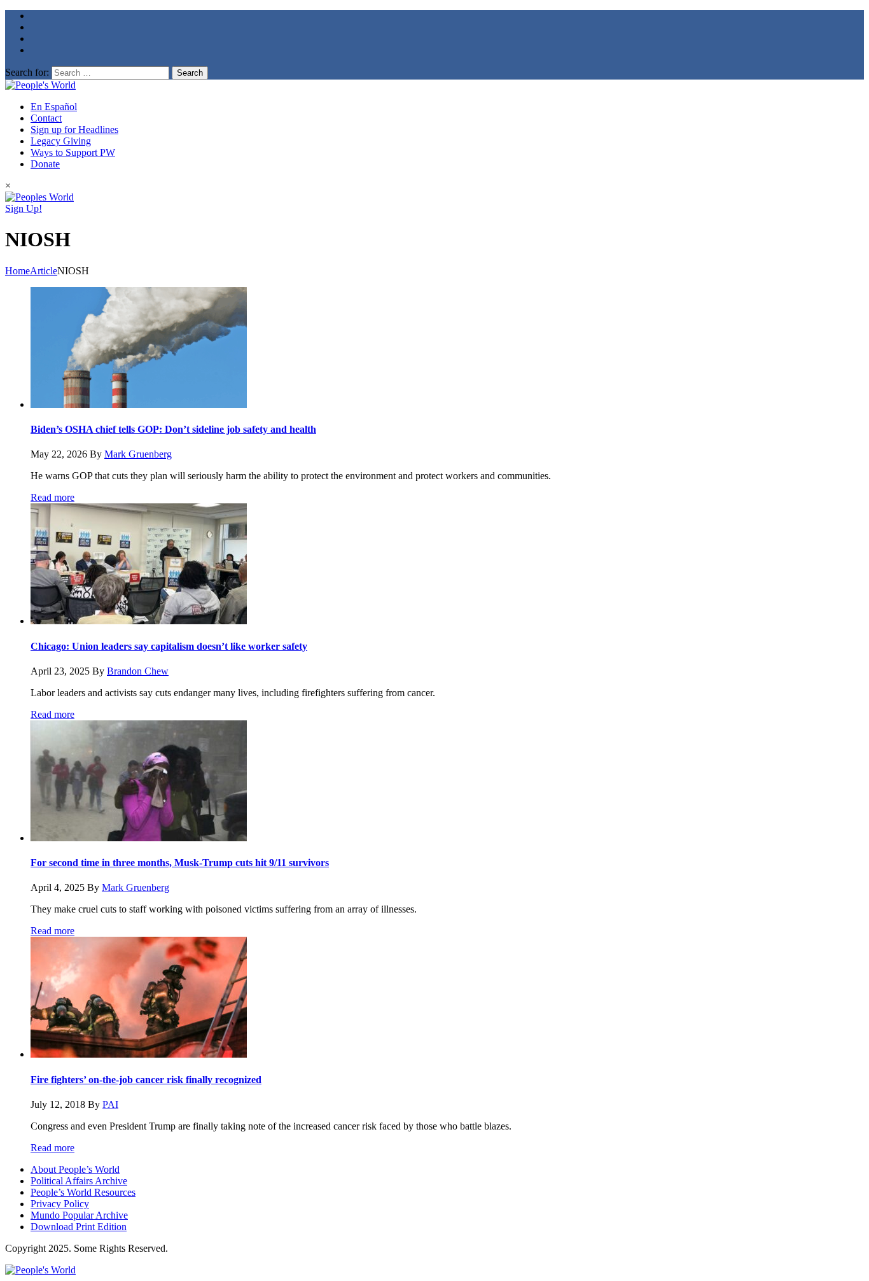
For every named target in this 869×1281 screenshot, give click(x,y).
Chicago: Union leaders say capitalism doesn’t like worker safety (169, 646)
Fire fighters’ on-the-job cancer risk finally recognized (146, 1079)
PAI (110, 1104)
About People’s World (75, 1169)
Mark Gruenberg (138, 454)
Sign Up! (23, 208)
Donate (45, 163)
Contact (46, 118)
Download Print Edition (79, 1226)
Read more (52, 497)
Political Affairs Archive (79, 1180)
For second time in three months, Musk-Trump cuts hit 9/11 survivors (180, 862)
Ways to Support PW (73, 152)
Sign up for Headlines (74, 129)
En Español (54, 106)
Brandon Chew (138, 671)
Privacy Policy (60, 1203)
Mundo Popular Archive (79, 1215)
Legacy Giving (61, 141)
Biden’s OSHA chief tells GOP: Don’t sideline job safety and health (173, 429)
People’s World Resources (83, 1192)
